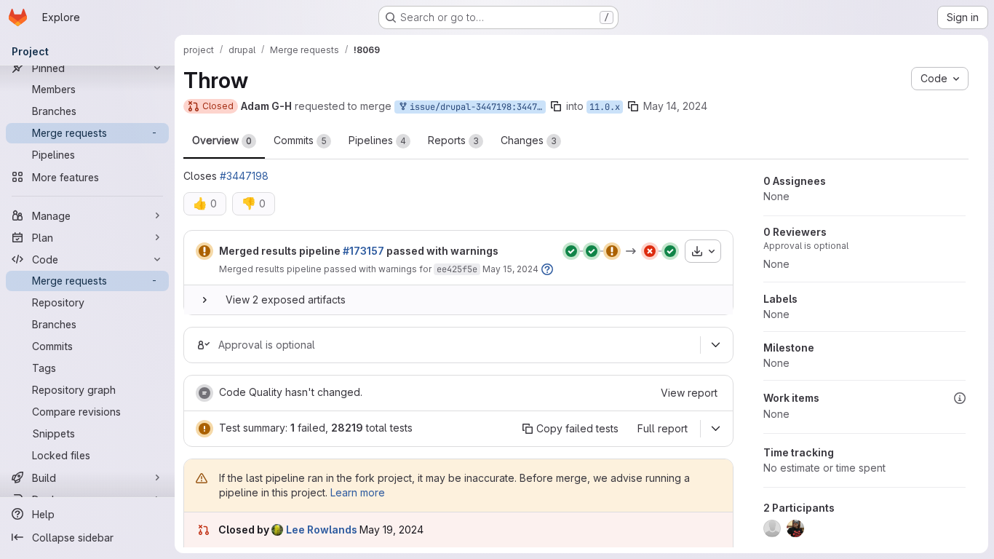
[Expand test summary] (715, 428)
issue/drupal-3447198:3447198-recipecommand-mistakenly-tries (475, 107)
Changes (529, 140)
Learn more (357, 492)
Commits (300, 140)
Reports (453, 140)
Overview (222, 140)
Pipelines (377, 140)
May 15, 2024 (510, 268)
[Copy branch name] (556, 106)
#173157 (363, 251)
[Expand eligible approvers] (715, 345)
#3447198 (244, 176)
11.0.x (604, 107)
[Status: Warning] (204, 251)
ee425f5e (457, 269)
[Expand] (204, 300)
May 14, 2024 (675, 106)
